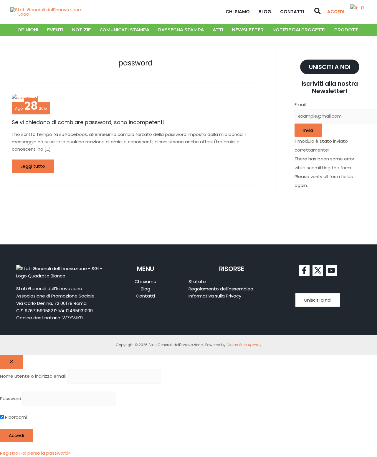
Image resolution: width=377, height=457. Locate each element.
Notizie (81, 29)
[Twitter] (317, 270)
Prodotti (347, 29)
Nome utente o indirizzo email (33, 376)
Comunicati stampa (124, 29)
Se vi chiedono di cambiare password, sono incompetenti (88, 122)
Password (10, 398)
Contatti (292, 12)
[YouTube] (331, 270)
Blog (265, 12)
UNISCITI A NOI (329, 67)
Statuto (197, 281)
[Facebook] (304, 270)
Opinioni (27, 29)
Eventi (55, 29)
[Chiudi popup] (11, 362)
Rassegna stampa (181, 29)
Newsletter (248, 29)
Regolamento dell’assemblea (220, 289)
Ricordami (15, 417)
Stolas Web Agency (244, 344)
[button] (317, 11)
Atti (218, 29)
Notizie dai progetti (298, 29)
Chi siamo (238, 12)
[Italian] (357, 8)
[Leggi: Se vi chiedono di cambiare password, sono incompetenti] (25, 97)
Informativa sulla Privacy (214, 296)
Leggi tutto (35, 164)
